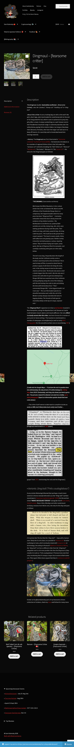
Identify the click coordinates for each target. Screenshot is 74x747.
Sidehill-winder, (32, 503)
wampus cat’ (60, 540)
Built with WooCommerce (12, 736)
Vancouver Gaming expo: (13, 713)
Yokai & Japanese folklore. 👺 (13, 32)
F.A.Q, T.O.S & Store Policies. (30, 14)
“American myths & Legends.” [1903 (47, 498)
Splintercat (31, 149)
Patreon (39, 6)
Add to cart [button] (14, 656)
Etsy (45, 6)
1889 (46, 426)
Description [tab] (8, 101)
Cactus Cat (59, 149)
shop (50, 602)
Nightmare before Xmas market (15, 708)
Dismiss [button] (69, 744)
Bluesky (32, 10)
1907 (67, 323)
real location (59, 308)
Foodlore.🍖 (33, 32)
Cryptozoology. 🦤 (27, 24)
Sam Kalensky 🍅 (9, 24)
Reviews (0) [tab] (7, 112)
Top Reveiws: (10, 721)
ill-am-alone (65, 501)
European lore (61, 543)
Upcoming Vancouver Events (15, 689)
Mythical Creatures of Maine (59, 545)
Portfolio (25, 10)
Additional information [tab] (11, 107)
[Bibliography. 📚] (10, 39)
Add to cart (46, 77)
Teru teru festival (10, 698)
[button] (27, 56)
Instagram (40, 10)
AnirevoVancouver (11, 694)
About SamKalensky (28, 6)
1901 (36, 479)
